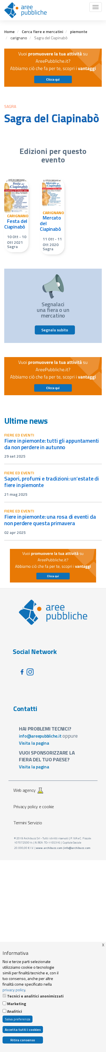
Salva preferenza (17, 1019)
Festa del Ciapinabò (15, 224)
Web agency (24, 790)
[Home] (25, 10)
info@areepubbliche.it (40, 736)
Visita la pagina (34, 743)
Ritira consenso (22, 1040)
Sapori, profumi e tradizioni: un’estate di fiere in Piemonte (51, 481)
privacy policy (14, 990)
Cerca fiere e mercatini (42, 31)
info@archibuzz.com (77, 848)
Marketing (16, 1004)
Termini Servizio (27, 822)
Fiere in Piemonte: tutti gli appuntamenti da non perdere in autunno (51, 443)
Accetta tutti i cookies (23, 1029)
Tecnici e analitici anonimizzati (35, 996)
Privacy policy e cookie (33, 806)
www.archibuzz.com (49, 848)
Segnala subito (54, 330)
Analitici (14, 1011)
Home (9, 31)
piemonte (78, 31)
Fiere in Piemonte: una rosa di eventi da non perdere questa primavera (50, 519)
